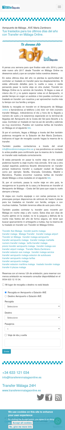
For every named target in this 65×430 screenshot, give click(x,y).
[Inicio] (11, 7)
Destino (8, 312)
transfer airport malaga (13, 249)
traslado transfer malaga (48, 264)
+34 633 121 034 (15, 372)
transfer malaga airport (47, 233)
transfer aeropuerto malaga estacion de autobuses (26, 255)
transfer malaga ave (46, 245)
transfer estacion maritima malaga (18, 264)
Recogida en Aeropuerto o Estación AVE (27, 292)
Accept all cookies (22, 422)
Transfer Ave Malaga (12, 230)
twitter (40, 397)
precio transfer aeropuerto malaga (18, 245)
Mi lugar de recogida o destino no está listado (27, 284)
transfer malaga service (43, 252)
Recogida (9, 301)
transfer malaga (9, 233)
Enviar (6, 351)
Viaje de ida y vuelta (17, 335)
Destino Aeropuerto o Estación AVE (24, 296)
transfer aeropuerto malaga (15, 239)
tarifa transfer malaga (37, 242)
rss (58, 397)
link (29, 127)
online (5, 109)
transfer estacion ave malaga (16, 252)
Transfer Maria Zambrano (38, 249)
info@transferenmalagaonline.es (17, 149)
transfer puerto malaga (35, 230)
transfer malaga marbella (42, 239)
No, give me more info (20, 426)
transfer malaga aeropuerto (36, 236)
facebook (49, 397)
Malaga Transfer (27, 233)
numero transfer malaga (13, 242)
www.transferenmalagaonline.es (21, 390)
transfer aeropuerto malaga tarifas (18, 258)
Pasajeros (9, 323)
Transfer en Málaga (11, 236)
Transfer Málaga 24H (19, 385)
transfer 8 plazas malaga (14, 267)
